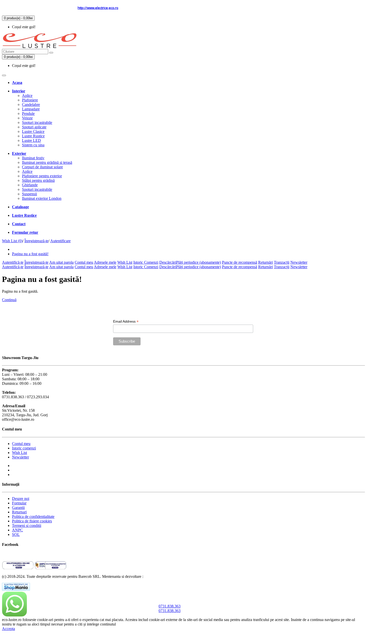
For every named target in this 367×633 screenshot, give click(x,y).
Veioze (27, 118)
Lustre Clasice (33, 131)
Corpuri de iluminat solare (42, 167)
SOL (16, 534)
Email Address (126, 321)
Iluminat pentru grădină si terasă (47, 162)
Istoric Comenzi (145, 262)
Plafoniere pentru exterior (42, 176)
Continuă (9, 300)
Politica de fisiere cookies (32, 521)
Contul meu (84, 262)
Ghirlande (30, 185)
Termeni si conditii (26, 525)
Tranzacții (281, 262)
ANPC (17, 530)
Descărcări (167, 262)
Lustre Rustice (33, 136)
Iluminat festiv (33, 158)
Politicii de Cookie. (132, 624)
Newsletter (298, 262)
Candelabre (31, 104)
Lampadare (31, 109)
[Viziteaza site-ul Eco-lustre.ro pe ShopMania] (16, 589)
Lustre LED (31, 140)
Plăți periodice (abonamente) (198, 262)
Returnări (265, 262)
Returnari (19, 512)
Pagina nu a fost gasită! (30, 254)
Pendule (28, 113)
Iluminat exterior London (41, 198)
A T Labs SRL (156, 576)
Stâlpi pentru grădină (38, 180)
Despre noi (20, 498)
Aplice (27, 95)
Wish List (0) (12, 241)
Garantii (18, 507)
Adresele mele (105, 262)
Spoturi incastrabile (37, 122)
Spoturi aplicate (34, 127)
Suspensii (29, 194)
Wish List (124, 262)
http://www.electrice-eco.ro (98, 7)
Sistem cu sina (33, 145)
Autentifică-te (12, 262)
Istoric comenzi (24, 448)
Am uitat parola (61, 262)
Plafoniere (30, 100)
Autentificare (60, 241)
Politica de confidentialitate (33, 516)
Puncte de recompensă (239, 262)
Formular (19, 503)
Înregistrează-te (36, 241)
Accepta (8, 629)
